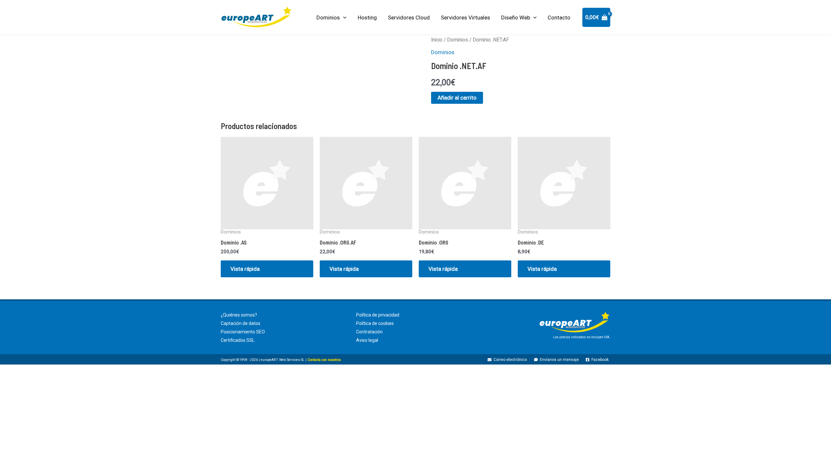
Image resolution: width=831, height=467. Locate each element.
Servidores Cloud (409, 17)
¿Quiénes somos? (239, 314)
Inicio (436, 40)
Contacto (559, 17)
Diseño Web (515, 17)
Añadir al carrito (457, 97)
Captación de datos (240, 323)
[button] (343, 17)
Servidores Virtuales (465, 17)
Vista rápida (245, 269)
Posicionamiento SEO (243, 331)
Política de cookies (375, 323)
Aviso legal (367, 340)
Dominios (328, 17)
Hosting (367, 17)
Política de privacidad (377, 314)
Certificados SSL (237, 340)
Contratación (369, 331)
